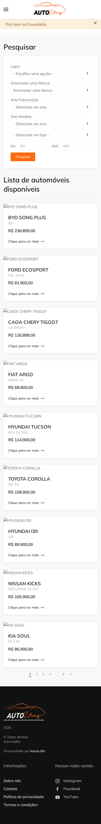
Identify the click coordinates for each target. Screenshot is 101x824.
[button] (6, 9)
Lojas (15, 66)
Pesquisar (23, 157)
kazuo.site (37, 751)
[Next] (70, 674)
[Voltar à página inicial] (50, 9)
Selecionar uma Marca (30, 83)
